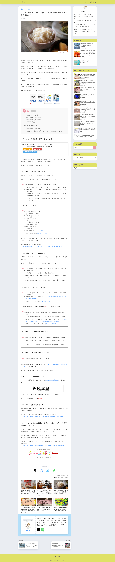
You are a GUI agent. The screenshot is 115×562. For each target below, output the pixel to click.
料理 (67, 477)
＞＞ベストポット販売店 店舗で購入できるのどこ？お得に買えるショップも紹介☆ (42, 416)
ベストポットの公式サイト (51, 380)
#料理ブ (54, 296)
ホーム (86, 2)
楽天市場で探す (37, 149)
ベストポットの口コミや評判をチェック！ (34, 115)
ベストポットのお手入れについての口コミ (34, 122)
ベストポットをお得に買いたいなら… (33, 128)
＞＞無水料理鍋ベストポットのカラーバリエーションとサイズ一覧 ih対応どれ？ (41, 247)
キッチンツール (64, 475)
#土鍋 (42, 321)
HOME (58, 556)
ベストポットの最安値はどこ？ (31, 125)
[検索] (94, 147)
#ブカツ (50, 296)
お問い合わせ (93, 2)
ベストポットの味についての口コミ (33, 119)
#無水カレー (38, 321)
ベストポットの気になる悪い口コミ (33, 117)
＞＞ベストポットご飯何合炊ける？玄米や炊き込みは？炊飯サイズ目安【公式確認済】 (43, 445)
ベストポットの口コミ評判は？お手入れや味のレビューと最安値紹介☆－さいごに (43, 131)
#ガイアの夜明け (40, 230)
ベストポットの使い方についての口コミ (34, 121)
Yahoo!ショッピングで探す (30, 151)
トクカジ (22, 2)
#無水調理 (31, 321)
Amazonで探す (27, 149)
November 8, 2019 (45, 301)
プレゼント (61, 477)
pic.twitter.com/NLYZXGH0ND (51, 321)
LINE (43, 531)
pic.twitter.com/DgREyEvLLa (33, 298)
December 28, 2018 (51, 324)
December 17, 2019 (42, 233)
